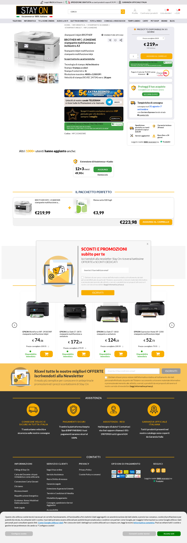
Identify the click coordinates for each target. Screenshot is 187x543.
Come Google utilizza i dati (50, 522)
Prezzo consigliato (148, 38)
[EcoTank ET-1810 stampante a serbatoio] (112, 308)
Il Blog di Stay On (21, 469)
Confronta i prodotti (149, 13)
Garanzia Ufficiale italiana (154, 423)
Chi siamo (18, 486)
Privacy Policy (85, 469)
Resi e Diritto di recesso (57, 479)
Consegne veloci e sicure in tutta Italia (33, 423)
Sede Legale (19, 507)
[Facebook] (153, 470)
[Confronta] (109, 40)
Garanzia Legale (54, 484)
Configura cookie (18, 534)
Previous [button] (14, 325)
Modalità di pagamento (57, 498)
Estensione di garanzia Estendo (60, 488)
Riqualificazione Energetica (26, 495)
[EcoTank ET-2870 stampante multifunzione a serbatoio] (74, 308)
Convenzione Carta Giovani (26, 481)
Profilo (135, 13)
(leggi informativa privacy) (141, 386)
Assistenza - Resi (114, 421)
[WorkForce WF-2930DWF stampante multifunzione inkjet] (37, 308)
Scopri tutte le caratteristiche (79, 59)
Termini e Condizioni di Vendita (60, 493)
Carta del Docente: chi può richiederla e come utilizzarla (26, 475)
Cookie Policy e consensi (89, 474)
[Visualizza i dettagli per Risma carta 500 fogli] (81, 207)
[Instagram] (163, 470)
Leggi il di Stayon (53, 2)
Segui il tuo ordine (54, 469)
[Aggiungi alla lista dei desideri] (115, 40)
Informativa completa (144, 522)
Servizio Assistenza (55, 474)
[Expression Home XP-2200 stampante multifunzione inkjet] (149, 308)
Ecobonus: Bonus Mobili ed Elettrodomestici (26, 501)
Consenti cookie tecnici (139, 534)
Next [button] (171, 325)
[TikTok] (158, 470)
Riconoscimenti (21, 491)
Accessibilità (52, 510)
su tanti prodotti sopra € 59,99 (93, 2)
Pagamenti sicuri (74, 421)
